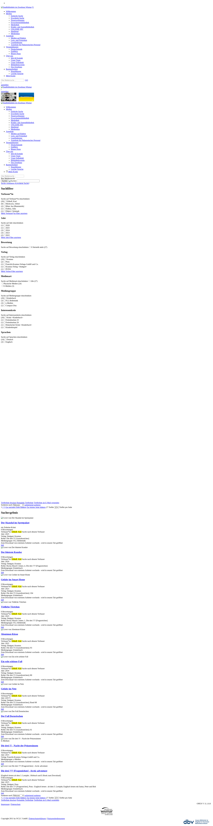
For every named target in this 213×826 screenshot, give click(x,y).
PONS (8, 269)
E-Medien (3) (9, 286)
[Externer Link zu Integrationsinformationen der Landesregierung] (26, 101)
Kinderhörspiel (11, 327)
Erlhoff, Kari (12, 201)
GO (26, 80)
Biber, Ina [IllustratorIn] (15, 206)
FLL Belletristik (12, 301)
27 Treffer (50, 507)
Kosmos (10, 259)
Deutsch (10, 339)
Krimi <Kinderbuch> (15, 317)
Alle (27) (33, 281)
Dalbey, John (11, 209)
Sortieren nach (6, 505)
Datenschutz (15, 804)
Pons (7, 262)
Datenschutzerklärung (37, 818)
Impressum (5, 804)
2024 (8, 230)
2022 (8, 235)
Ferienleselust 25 (12, 320)
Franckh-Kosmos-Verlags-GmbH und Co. (22, 264)
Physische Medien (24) (12, 284)
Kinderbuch (11, 298)
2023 (8, 233)
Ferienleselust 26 (12, 322)
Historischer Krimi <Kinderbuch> (19, 325)
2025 (8, 228)
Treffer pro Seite (65, 507)
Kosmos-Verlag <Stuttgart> (16, 267)
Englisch (9, 342)
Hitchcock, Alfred (13, 204)
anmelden (5, 85)
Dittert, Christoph (12, 211)
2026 (8, 225)
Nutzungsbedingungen (56, 818)
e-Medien (9, 303)
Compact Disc (11, 305)
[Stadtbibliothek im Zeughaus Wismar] (16, 7)
